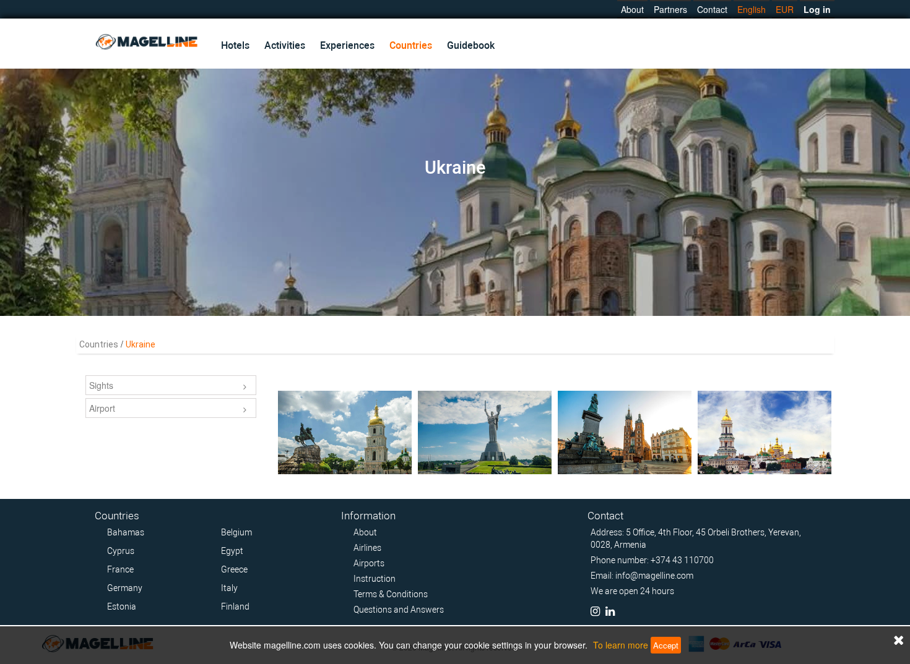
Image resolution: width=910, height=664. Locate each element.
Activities (284, 45)
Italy (229, 588)
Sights (101, 385)
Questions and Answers (398, 610)
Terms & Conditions (390, 594)
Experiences (347, 45)
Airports (368, 563)
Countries (410, 45)
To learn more (620, 645)
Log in (817, 9)
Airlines (367, 548)
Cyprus (120, 551)
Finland (235, 606)
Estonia (121, 606)
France (120, 569)
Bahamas (125, 532)
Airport (102, 408)
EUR (785, 9)
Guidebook (471, 45)
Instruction (374, 579)
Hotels (235, 45)
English (751, 9)
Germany (124, 588)
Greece (234, 569)
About (632, 9)
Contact (712, 9)
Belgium (236, 532)
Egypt (232, 551)
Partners (670, 9)
